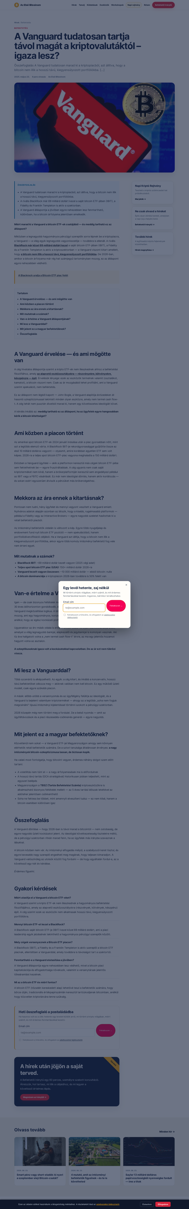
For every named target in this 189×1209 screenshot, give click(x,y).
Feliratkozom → (116, 606)
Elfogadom (163, 1204)
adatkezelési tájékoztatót (107, 1204)
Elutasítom (147, 1204)
